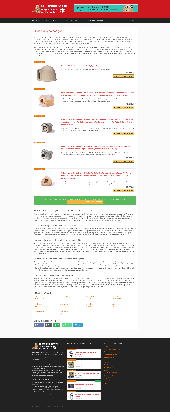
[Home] (33, 20)
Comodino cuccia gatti (89, 305)
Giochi (106, 365)
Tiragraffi (106, 378)
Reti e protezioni (109, 375)
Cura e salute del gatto (110, 354)
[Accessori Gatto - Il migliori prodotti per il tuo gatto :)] (49, 8)
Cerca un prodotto (56, 20)
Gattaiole (106, 362)
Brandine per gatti (38, 305)
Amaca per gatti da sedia (91, 297)
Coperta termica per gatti (39, 313)
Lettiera (106, 370)
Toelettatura (107, 380)
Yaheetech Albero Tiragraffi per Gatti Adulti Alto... (86, 353)
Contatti (100, 20)
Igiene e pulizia (108, 367)
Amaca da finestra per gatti (39, 297)
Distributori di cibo (109, 357)
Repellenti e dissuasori (111, 373)
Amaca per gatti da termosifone (117, 297)
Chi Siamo (91, 20)
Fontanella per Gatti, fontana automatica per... (84, 385)
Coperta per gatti (116, 305)
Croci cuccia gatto (64, 313)
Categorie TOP (41, 20)
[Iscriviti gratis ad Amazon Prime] (106, 8)
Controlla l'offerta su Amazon (124, 76)
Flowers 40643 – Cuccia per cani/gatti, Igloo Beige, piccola (84, 66)
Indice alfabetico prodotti (75, 20)
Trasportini (107, 383)
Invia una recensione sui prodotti (42, 395)
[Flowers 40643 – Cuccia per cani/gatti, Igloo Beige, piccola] (47, 73)
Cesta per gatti (65, 304)
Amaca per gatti (65, 296)
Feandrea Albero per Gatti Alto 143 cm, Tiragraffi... (87, 395)
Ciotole (106, 346)
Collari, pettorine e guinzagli (112, 349)
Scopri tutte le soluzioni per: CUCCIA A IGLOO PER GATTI (85, 202)
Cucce (36, 34)
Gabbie (106, 359)
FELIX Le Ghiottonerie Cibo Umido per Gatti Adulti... (87, 364)
